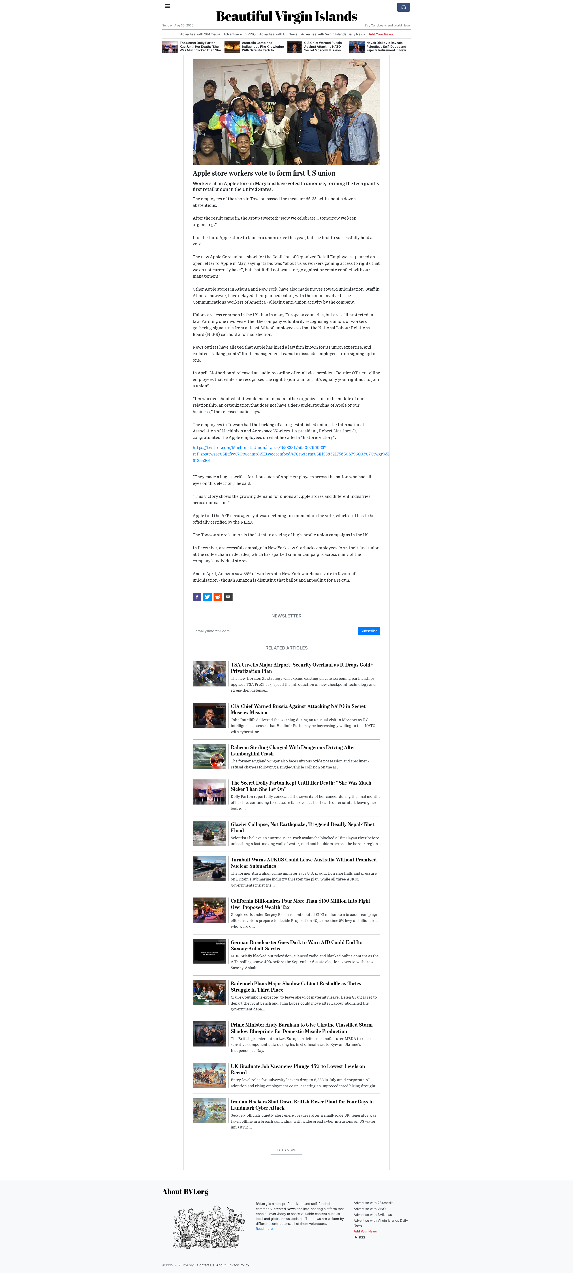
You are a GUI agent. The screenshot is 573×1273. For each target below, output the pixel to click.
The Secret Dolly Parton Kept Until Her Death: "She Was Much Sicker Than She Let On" (200, 48)
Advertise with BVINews (278, 34)
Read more (264, 1229)
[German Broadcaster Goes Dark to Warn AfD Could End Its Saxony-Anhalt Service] (209, 951)
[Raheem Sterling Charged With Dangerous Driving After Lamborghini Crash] (209, 756)
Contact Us (205, 1265)
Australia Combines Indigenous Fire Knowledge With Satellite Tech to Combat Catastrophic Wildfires (263, 50)
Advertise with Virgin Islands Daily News (333, 34)
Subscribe (369, 631)
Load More (286, 1150)
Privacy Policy (238, 1265)
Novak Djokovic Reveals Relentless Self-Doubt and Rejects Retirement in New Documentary (386, 48)
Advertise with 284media (200, 34)
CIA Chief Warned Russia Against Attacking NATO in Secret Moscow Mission (324, 46)
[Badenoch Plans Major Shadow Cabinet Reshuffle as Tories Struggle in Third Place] (209, 992)
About (221, 1265)
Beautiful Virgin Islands (286, 16)
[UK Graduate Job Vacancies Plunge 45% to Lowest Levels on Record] (209, 1075)
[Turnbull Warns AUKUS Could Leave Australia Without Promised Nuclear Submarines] (209, 868)
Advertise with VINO (240, 34)
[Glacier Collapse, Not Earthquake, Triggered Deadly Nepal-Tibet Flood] (209, 833)
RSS (361, 1237)
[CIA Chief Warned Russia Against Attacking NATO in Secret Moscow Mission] (294, 47)
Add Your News (381, 34)
